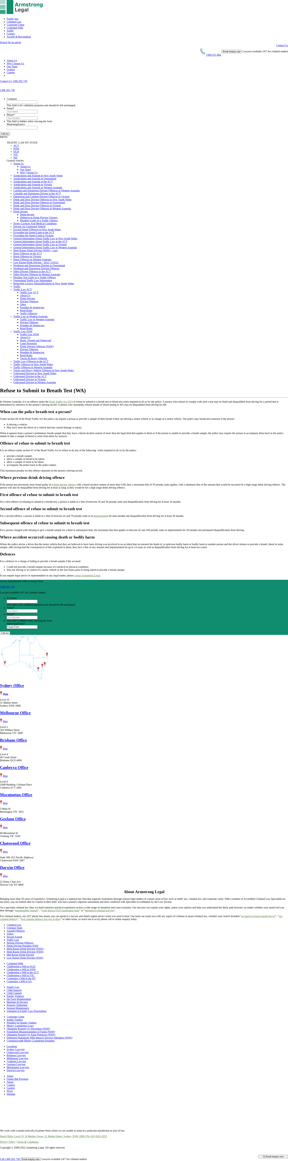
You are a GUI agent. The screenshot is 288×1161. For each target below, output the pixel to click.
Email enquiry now (274, 1156)
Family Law (13, 987)
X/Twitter (12, 598)
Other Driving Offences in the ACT (32, 271)
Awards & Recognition (19, 36)
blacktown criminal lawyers (99, 910)
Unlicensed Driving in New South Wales (34, 373)
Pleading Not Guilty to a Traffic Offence (34, 277)
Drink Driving (27, 298)
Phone (11, 114)
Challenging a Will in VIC (20, 975)
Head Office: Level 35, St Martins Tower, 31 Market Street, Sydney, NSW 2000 (42, 1136)
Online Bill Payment (17, 1079)
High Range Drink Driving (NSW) (25, 948)
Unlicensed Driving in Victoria (29, 379)
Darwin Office (12, 867)
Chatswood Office (15, 843)
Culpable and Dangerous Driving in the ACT (37, 193)
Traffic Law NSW (22, 331)
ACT (16, 145)
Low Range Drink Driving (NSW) (25, 957)
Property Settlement (17, 1005)
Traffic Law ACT (22, 289)
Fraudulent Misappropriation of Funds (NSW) (31, 1031)
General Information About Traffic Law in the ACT (40, 241)
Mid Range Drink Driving (20, 954)
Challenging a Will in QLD (21, 966)
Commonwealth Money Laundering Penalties (30, 1040)
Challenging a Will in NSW (21, 969)
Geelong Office (13, 819)
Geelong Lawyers (16, 1064)
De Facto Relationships (19, 999)
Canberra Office (14, 767)
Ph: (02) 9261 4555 (96, 1136)
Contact (11, 33)
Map (5, 694)
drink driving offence (65, 484)
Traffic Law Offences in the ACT (30, 361)
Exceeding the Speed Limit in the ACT (33, 232)
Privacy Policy (7, 1142)
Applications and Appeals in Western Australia (37, 187)
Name (10, 108)
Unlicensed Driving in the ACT (29, 376)
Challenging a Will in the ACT (23, 972)
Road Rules (26, 310)
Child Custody (14, 993)
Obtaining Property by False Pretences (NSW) (31, 1034)
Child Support (14, 990)
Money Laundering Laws (20, 1025)
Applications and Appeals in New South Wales (38, 175)
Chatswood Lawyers (17, 1052)
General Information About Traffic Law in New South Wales (45, 238)
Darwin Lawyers (15, 1070)
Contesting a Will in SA (19, 981)
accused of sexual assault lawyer (258, 916)
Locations (12, 1046)
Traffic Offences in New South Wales (33, 364)
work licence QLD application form (60, 910)
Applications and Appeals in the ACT (33, 181)
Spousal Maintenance (18, 1008)
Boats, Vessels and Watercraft (35, 340)
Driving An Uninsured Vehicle (29, 226)
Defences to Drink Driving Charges (39, 217)
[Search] (8, 75)
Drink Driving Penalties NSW (22, 945)
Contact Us (282, 45)
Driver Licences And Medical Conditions (35, 223)
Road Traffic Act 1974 (61, 401)
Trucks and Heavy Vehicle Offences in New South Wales (43, 370)
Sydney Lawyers (15, 1049)
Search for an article (10, 42)
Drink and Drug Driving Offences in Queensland (39, 202)
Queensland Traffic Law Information (32, 280)
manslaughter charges (26, 910)
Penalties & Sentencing (32, 307)
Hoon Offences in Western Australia (32, 259)
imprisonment (100, 515)
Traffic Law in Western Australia (30, 316)
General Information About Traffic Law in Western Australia (45, 247)
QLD (16, 151)
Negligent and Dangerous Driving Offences (36, 268)
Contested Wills (15, 27)
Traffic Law (13, 939)
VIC (15, 154)
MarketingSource (16, 124)
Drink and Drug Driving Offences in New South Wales (42, 199)
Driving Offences (29, 301)
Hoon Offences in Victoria (27, 256)
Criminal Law (14, 21)
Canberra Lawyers (16, 1061)
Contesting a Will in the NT (21, 978)
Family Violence (15, 996)
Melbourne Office (15, 713)
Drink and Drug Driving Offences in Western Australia (42, 208)
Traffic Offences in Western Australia (32, 367)
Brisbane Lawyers (16, 1055)
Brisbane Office (13, 740)
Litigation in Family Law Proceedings (26, 1011)
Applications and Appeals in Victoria (32, 184)
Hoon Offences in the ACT (27, 253)
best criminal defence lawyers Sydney (41, 919)
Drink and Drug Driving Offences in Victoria (37, 205)
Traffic (10, 30)
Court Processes (28, 343)
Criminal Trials (14, 927)
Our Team (12, 66)
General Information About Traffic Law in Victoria (40, 244)
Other (23, 304)
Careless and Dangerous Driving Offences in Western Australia (46, 190)
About (10, 1076)
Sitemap (11, 1094)
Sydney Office (12, 685)
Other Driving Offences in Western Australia (36, 274)
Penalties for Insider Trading (21, 1022)
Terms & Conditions (27, 1142)
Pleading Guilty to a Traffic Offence (39, 220)
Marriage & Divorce (17, 1002)
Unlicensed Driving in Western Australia (34, 382)
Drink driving (20, 211)
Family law (12, 18)
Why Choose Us (15, 63)
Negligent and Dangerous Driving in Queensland (39, 265)
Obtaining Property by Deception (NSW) (28, 1028)
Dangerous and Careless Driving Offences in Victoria (41, 196)
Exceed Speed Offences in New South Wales (37, 229)
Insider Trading (15, 1019)
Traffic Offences (28, 313)
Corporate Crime (15, 24)
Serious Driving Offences (20, 942)
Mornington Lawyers (18, 1067)
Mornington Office (16, 795)
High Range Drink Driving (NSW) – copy (35, 250)
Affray (10, 933)
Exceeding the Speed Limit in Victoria (33, 235)
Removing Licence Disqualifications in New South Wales (43, 283)
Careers (11, 72)
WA (15, 157)
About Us (12, 60)
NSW (16, 148)
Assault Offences (16, 930)
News (10, 1091)
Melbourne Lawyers (17, 1058)
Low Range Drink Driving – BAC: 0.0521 (35, 262)
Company (12, 98)
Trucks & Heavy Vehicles (33, 358)
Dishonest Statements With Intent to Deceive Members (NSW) (39, 1037)
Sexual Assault (14, 936)
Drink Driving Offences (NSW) (37, 346)
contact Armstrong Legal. (87, 575)
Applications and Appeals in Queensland (34, 178)
